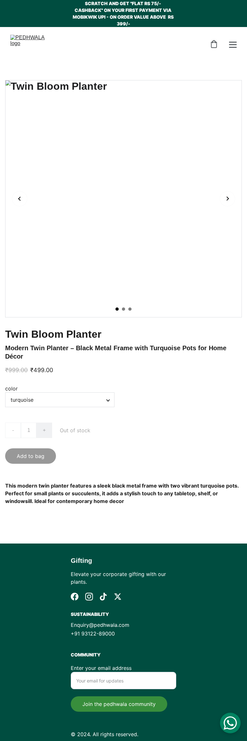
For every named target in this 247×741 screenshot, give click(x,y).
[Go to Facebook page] (74, 596)
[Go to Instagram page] (89, 596)
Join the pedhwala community (119, 704)
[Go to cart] (214, 45)
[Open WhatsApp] (230, 723)
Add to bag (30, 456)
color (11, 388)
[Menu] (233, 45)
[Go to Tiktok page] (103, 596)
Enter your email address (101, 668)
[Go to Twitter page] (118, 596)
